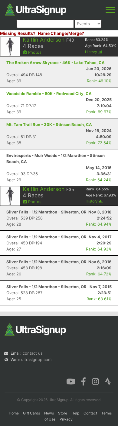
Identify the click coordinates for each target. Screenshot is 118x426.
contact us (33, 353)
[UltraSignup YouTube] (70, 381)
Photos (34, 52)
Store (62, 413)
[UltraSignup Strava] (108, 381)
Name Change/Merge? (61, 33)
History (91, 51)
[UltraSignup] (35, 8)
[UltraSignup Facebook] (83, 381)
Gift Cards (31, 413)
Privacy (66, 419)
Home (14, 413)
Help (75, 413)
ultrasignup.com (36, 359)
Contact (90, 413)
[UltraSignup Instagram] (95, 381)
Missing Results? (17, 33)
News (49, 413)
